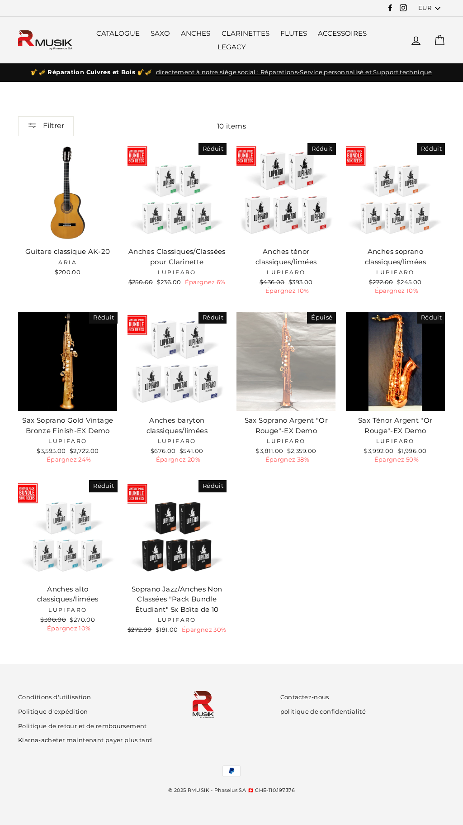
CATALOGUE (118, 33)
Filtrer (52, 125)
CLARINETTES (245, 33)
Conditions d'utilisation (54, 697)
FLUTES (293, 33)
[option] (231, 72)
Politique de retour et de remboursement (82, 726)
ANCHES (195, 33)
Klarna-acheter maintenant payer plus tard (85, 740)
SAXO (160, 33)
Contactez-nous (304, 697)
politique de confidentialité (323, 711)
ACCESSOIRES (342, 33)
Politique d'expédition (53, 711)
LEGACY (231, 47)
